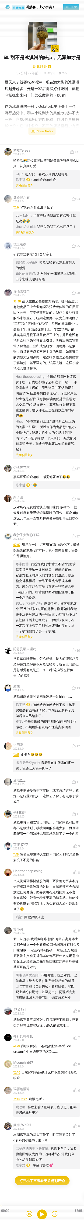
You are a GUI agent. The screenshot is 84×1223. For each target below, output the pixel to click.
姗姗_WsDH (22, 1125)
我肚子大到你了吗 (26, 535)
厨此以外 (40, 66)
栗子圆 (18, 497)
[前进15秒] (54, 1214)
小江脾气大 (21, 467)
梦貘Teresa (21, 150)
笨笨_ (17, 686)
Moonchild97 (23, 1062)
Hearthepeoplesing (27, 871)
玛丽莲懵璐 (21, 1089)
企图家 (18, 745)
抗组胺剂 (19, 244)
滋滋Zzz (19, 780)
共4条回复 (23, 185)
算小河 (18, 929)
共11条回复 (24, 232)
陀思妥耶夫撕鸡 (24, 649)
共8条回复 (23, 455)
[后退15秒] (29, 1214)
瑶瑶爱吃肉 (21, 291)
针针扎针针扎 (23, 1036)
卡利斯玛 (19, 812)
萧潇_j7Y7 (20, 844)
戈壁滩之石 (21, 197)
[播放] (42, 1214)
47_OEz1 (19, 1010)
